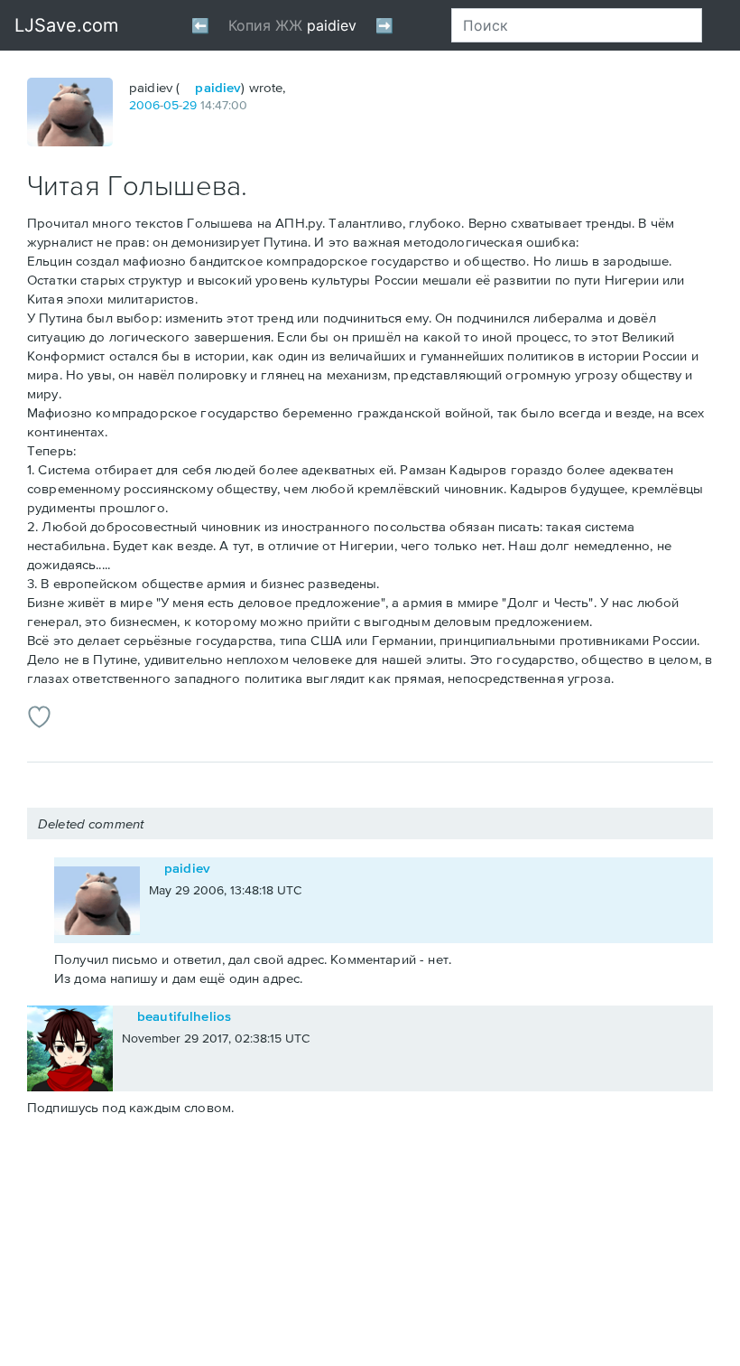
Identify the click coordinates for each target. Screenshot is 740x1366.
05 (171, 105)
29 (189, 105)
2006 (144, 105)
